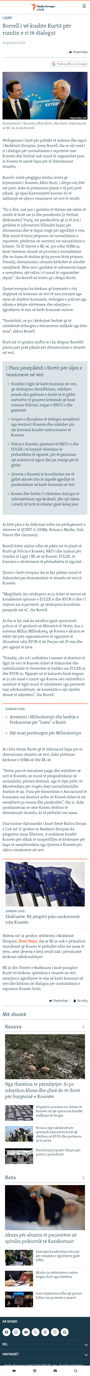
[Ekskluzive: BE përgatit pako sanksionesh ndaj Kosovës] (45, 884)
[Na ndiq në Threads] (45, 1332)
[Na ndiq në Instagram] (16, 1332)
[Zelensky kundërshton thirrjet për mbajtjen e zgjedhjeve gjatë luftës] (19, 1258)
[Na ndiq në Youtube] (26, 1332)
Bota (10, 1178)
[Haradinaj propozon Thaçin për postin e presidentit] (19, 1156)
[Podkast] (34, 1371)
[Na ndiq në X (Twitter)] (36, 1332)
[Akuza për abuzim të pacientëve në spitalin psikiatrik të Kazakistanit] (45, 1207)
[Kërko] (75, 1371)
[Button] (78, 52)
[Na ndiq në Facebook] (6, 1332)
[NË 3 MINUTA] (55, 1371)
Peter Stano (28, 941)
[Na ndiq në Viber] (55, 1332)
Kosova (13, 1027)
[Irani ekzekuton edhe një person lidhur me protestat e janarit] (19, 1299)
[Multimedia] (14, 1371)
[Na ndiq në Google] (65, 1332)
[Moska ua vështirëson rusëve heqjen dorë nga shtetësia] (19, 1278)
